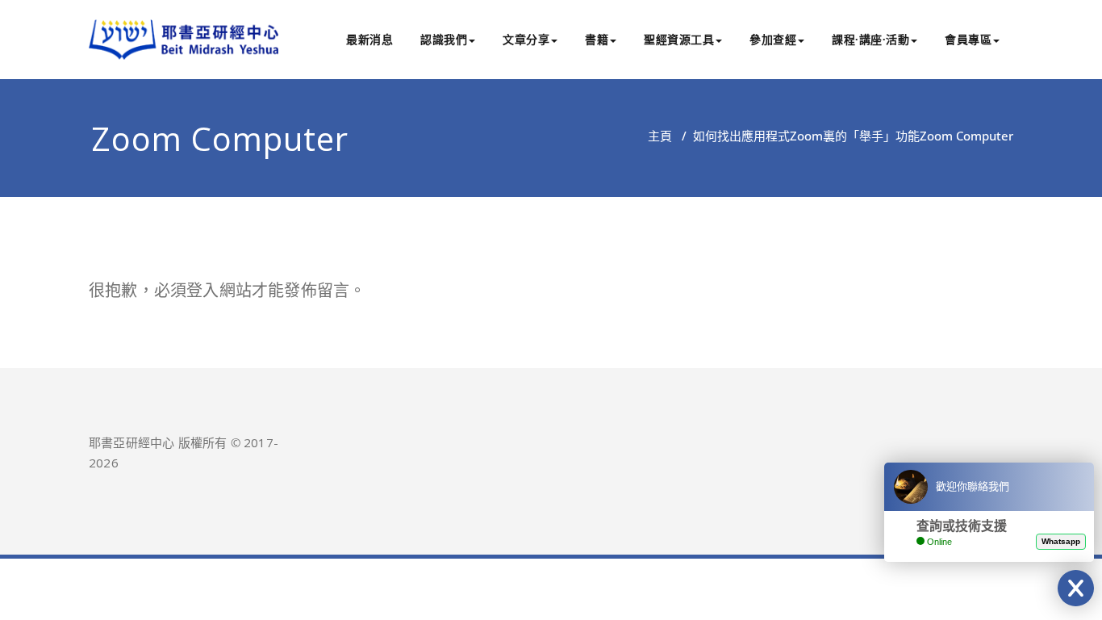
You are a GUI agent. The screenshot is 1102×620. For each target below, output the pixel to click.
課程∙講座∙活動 (870, 39)
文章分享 (526, 39)
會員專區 (968, 39)
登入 (202, 290)
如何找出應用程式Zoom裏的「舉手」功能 (806, 136)
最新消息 (369, 39)
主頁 (660, 136)
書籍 (596, 39)
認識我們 (443, 39)
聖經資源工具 (679, 39)
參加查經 (772, 39)
